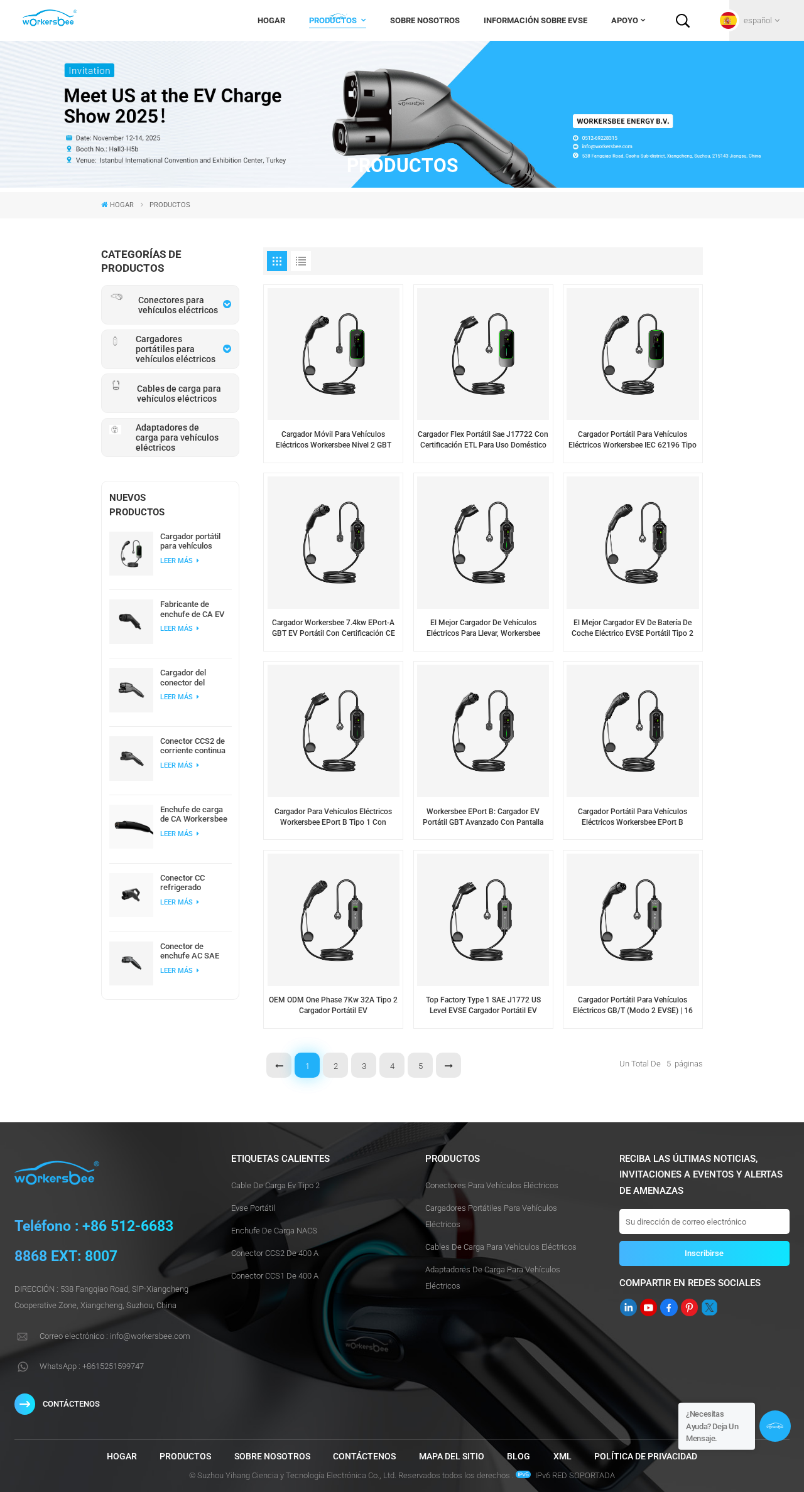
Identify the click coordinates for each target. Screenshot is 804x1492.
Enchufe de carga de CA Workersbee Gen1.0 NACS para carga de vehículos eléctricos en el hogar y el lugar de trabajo (193, 814)
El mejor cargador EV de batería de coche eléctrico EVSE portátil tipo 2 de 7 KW (632, 628)
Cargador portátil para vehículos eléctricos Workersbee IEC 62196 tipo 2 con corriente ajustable (193, 541)
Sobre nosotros (425, 20)
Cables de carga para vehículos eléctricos (501, 1247)
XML (562, 1456)
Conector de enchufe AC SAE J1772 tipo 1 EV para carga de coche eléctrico (189, 951)
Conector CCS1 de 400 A (274, 1275)
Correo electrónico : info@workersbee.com (115, 1336)
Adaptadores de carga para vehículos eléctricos (492, 1278)
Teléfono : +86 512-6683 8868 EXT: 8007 (93, 1241)
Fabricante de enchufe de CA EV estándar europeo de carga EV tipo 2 (192, 608)
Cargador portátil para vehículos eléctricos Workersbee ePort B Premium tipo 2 (632, 817)
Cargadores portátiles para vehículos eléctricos (491, 1216)
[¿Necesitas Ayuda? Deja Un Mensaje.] (775, 1426)
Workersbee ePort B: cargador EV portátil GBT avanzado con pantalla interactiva (483, 817)
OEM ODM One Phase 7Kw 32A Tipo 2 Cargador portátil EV (333, 1005)
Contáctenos (364, 1456)
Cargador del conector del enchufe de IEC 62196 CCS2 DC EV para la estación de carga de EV (194, 677)
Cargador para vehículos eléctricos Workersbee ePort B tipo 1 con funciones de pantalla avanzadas (333, 817)
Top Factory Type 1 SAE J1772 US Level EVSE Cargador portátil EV (483, 1005)
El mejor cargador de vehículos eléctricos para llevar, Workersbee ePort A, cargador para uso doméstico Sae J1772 (483, 628)
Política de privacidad (645, 1456)
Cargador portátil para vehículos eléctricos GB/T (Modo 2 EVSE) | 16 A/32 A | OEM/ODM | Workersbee (633, 1006)
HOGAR (271, 20)
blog (518, 1456)
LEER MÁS (177, 561)
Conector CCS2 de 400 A (274, 1253)
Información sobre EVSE (535, 20)
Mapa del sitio (451, 1456)
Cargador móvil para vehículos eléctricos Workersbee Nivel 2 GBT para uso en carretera (333, 440)
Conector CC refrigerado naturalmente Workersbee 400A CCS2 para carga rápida (192, 882)
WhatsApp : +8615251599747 (92, 1366)
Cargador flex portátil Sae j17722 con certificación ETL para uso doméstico (483, 439)
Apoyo (624, 20)
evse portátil (253, 1208)
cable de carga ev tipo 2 (275, 1185)
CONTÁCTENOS (71, 1404)
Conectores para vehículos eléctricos (491, 1185)
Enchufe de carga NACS (274, 1230)
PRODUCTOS (334, 20)
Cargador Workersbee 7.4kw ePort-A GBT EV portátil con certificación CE (333, 628)
